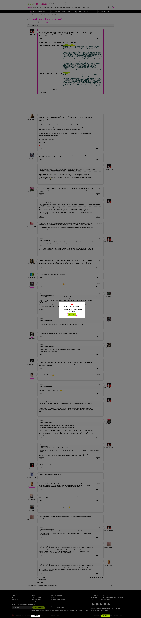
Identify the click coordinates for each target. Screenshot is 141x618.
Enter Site (72, 314)
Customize (35, 615)
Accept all (105, 615)
